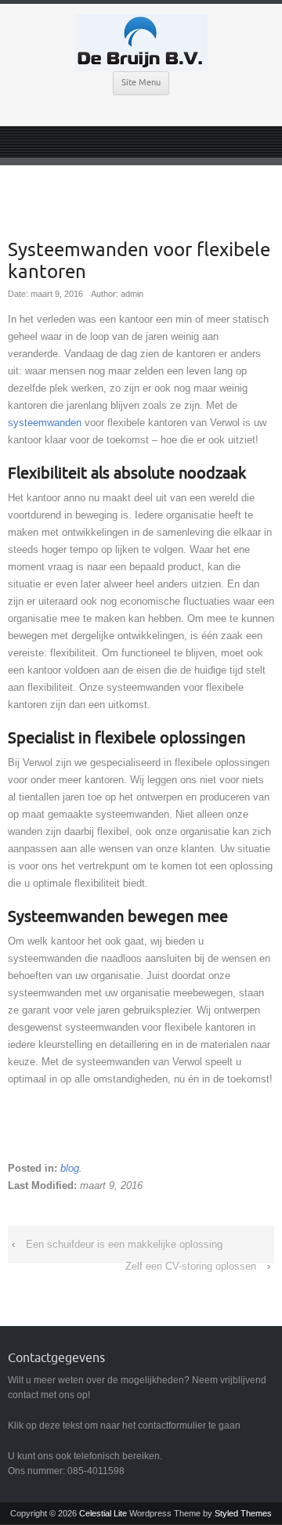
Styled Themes (243, 1513)
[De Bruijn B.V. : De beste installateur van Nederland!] (141, 42)
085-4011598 (96, 1470)
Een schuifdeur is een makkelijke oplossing (124, 1244)
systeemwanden (44, 422)
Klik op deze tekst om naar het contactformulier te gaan (124, 1425)
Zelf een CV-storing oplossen (190, 1266)
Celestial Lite (103, 1513)
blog (69, 1168)
